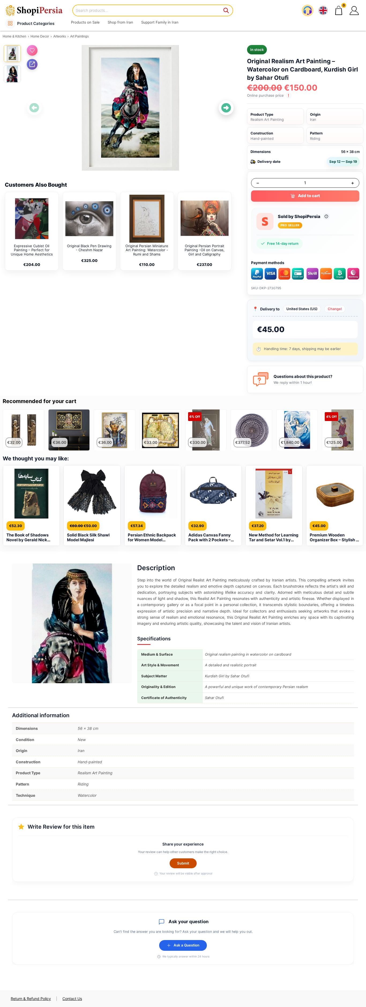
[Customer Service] (307, 10)
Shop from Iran (120, 22)
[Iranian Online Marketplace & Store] (37, 10)
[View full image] (130, 108)
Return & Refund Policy (31, 998)
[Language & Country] (323, 10)
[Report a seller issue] (326, 216)
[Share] (32, 64)
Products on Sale (85, 22)
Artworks (59, 36)
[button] (354, 10)
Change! (335, 309)
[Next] (226, 107)
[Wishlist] (32, 50)
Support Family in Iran (159, 22)
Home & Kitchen (14, 36)
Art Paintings (79, 36)
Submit (183, 863)
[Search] (226, 10)
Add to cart (309, 195)
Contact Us (72, 998)
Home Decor (40, 36)
